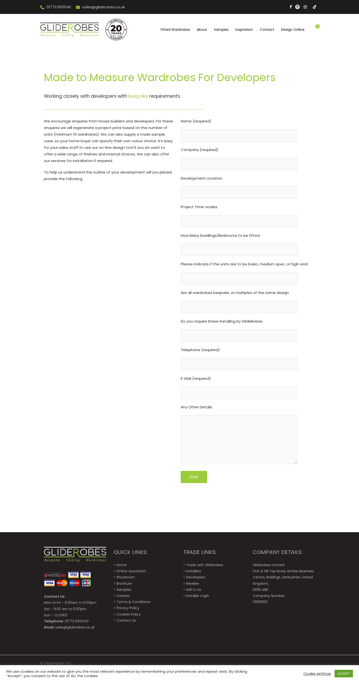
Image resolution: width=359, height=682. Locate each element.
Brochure (124, 583)
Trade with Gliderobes (204, 565)
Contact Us (126, 620)
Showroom (125, 577)
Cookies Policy (128, 614)
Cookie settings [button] (317, 673)
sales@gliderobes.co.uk (103, 7)
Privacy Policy (127, 608)
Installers (193, 571)
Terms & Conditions (133, 601)
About (202, 29)
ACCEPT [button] (344, 673)
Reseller (192, 583)
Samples (221, 29)
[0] (313, 30)
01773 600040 (59, 7)
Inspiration (244, 29)
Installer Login (197, 595)
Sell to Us (193, 589)
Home (121, 565)
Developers (195, 577)
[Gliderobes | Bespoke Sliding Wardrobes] (84, 29)
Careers (123, 595)
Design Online (293, 29)
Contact (267, 29)
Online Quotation (131, 571)
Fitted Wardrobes (175, 29)
